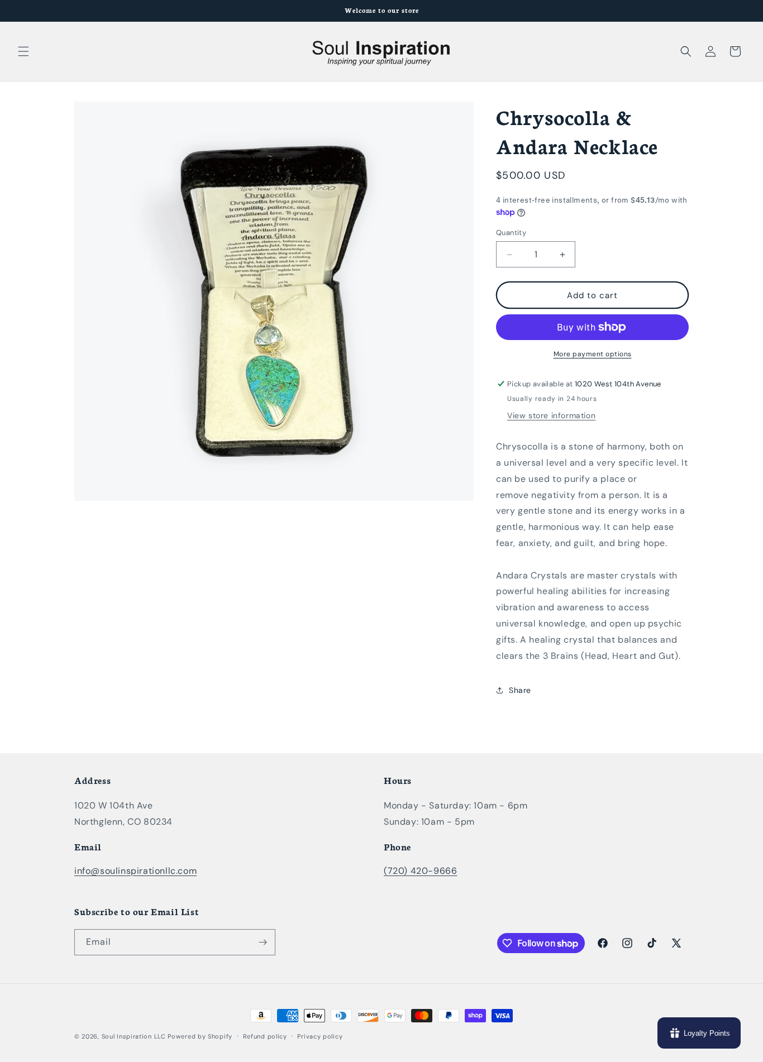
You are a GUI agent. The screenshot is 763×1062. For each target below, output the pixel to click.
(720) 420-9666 (420, 871)
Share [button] (520, 690)
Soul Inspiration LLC (134, 1036)
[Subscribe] (262, 942)
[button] (23, 51)
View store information (551, 415)
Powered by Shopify (200, 1036)
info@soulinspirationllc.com (135, 871)
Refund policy (265, 1036)
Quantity (511, 232)
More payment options (593, 354)
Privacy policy (319, 1036)
